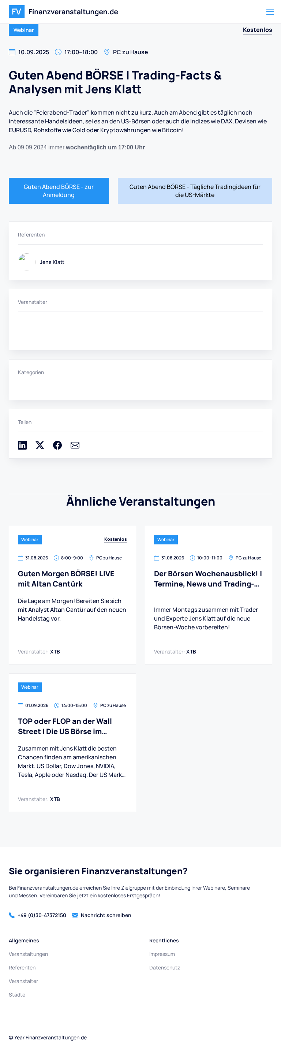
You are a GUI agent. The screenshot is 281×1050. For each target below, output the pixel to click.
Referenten (22, 967)
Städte (17, 994)
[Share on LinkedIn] (22, 447)
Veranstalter (23, 981)
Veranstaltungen (28, 953)
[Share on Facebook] (57, 447)
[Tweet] (39, 447)
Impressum (162, 953)
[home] (63, 11)
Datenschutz (164, 967)
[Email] (75, 447)
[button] (270, 11)
